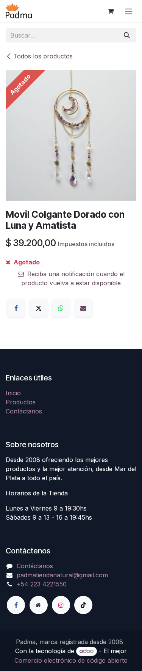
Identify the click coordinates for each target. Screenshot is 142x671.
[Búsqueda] (126, 35)
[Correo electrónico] (83, 308)
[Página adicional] (39, 605)
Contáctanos (24, 411)
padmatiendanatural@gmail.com (62, 575)
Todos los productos (43, 56)
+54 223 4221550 (42, 584)
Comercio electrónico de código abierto (71, 660)
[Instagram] (61, 605)
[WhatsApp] (61, 308)
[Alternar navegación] (128, 11)
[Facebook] (16, 308)
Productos (21, 402)
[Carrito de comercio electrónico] (110, 11)
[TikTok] (83, 605)
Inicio (13, 393)
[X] (39, 308)
